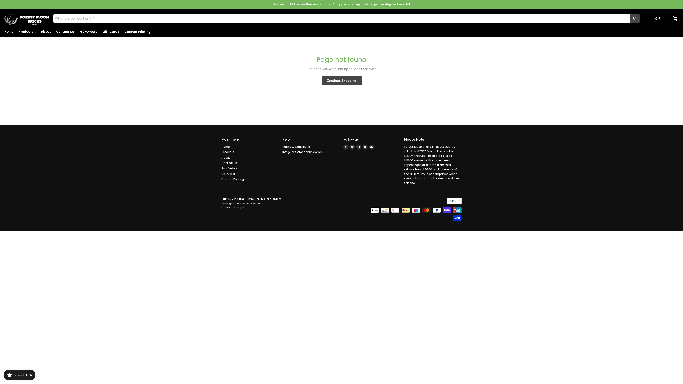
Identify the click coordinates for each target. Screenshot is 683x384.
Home (8, 32)
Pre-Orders (88, 32)
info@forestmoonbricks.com (302, 152)
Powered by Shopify (233, 207)
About (46, 32)
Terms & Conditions (296, 147)
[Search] (635, 18)
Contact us (65, 32)
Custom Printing (137, 32)
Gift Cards (111, 32)
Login (663, 18)
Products (26, 32)
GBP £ (452, 201)
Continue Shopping (341, 80)
